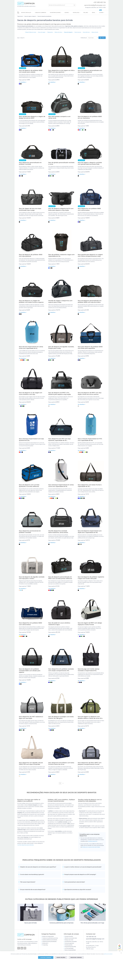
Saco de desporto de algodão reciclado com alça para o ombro (31, 577)
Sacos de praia (78, 32)
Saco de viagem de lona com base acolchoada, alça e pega (30, 209)
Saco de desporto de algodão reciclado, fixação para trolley (61, 347)
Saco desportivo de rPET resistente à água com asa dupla (31, 717)
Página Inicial (20, 16)
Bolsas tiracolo (95, 32)
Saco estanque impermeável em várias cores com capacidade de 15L (61, 485)
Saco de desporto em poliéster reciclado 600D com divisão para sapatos (29, 670)
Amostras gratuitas (68, 944)
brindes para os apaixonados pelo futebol (91, 847)
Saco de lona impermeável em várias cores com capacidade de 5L (31, 347)
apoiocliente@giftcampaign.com (95, 5)
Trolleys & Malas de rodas (30, 32)
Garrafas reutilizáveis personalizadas (49, 939)
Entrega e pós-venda (69, 939)
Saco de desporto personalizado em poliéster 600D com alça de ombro (89, 301)
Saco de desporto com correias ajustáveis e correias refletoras (29, 485)
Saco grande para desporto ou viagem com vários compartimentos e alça (90, 255)
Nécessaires (50, 32)
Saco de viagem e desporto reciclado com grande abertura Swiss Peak (90, 163)
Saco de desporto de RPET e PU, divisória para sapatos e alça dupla (59, 393)
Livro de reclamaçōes (69, 948)
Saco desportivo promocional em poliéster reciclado (30, 531)
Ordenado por (84, 37)
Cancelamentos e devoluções (71, 941)
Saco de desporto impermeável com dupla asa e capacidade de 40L (90, 531)
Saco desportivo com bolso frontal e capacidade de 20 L (90, 485)
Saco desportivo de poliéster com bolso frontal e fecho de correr (61, 763)
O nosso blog (45, 944)
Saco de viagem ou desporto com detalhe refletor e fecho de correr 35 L (90, 717)
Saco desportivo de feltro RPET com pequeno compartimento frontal (89, 763)
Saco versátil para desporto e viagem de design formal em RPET (32, 117)
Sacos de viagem (41, 32)
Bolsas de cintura (58, 32)
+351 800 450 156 (99, 2)
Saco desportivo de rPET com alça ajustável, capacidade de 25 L (59, 439)
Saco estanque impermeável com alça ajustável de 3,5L (31, 439)
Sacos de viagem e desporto (30, 16)
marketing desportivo (92, 841)
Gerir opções (61, 957)
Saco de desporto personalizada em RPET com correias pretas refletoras (60, 577)
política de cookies (108, 953)
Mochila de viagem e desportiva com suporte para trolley (60, 301)
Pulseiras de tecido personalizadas (49, 941)
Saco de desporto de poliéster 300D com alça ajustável (30, 255)
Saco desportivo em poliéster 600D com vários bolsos (89, 209)
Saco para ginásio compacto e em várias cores (59, 117)
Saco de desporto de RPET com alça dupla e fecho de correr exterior (89, 393)
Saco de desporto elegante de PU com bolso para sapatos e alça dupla (60, 209)
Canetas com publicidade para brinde (50, 938)
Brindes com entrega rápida (48, 936)
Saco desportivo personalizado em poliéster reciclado (30, 163)
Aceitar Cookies (45, 957)
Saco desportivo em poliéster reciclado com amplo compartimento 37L (61, 669)
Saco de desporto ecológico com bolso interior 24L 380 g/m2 (61, 717)
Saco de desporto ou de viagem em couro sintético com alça (30, 393)
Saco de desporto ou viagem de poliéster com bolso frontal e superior (31, 301)
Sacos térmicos (86, 32)
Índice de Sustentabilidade (70, 949)
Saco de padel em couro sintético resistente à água (59, 623)
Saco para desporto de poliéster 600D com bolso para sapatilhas (90, 347)
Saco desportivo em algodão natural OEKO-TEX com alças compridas (31, 763)
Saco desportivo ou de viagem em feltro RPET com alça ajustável (61, 71)
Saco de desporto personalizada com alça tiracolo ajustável (90, 71)
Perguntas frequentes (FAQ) (70, 946)
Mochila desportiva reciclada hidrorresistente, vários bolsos (58, 531)
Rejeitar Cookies (76, 957)
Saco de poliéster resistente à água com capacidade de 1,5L (61, 255)
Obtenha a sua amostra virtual (71, 938)
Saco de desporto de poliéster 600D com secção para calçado (30, 71)
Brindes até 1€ (45, 943)
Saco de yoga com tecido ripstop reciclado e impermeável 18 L (88, 669)
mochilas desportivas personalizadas (25, 845)
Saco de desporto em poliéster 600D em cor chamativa (90, 117)
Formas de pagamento (69, 943)
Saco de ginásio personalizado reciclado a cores (61, 163)
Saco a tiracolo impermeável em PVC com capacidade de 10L (90, 439)
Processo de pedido (69, 936)
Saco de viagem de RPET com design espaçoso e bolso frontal (90, 623)
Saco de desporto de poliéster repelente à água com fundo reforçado (91, 577)
